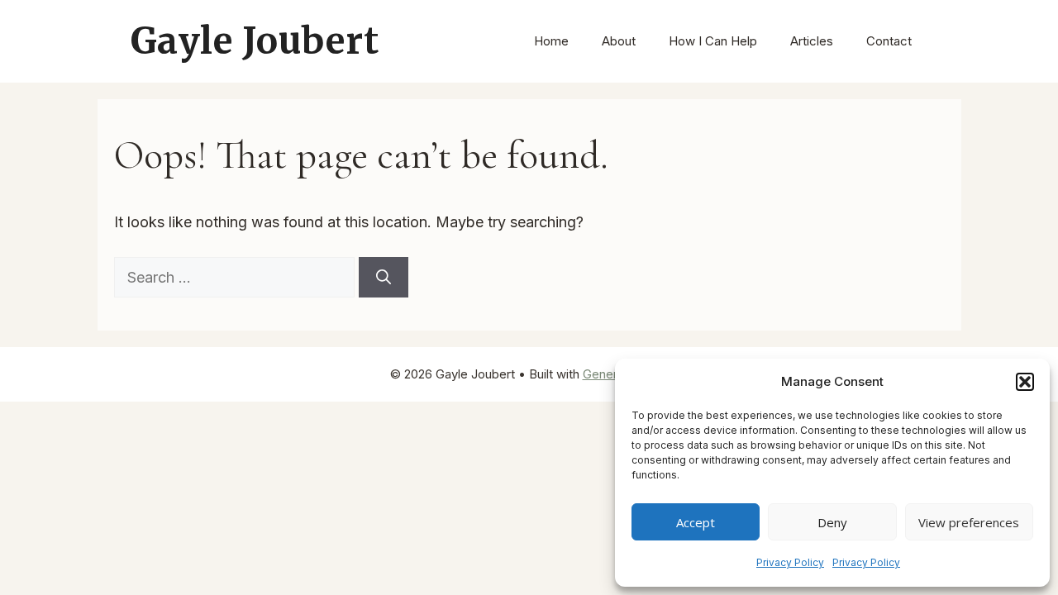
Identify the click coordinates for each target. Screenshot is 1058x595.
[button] (1025, 382)
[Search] (383, 277)
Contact (889, 41)
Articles (811, 41)
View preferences (968, 522)
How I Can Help (713, 41)
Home (551, 41)
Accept (695, 522)
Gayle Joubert (255, 41)
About (619, 41)
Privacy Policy (790, 562)
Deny (832, 522)
